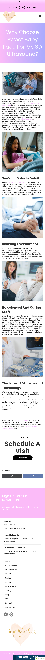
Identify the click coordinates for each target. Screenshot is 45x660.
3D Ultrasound (11, 565)
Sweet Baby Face (21, 420)
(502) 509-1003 (27, 7)
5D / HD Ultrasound (13, 574)
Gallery (8, 590)
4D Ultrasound (11, 570)
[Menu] (40, 15)
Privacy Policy (10, 607)
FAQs (7, 599)
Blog (7, 595)
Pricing (8, 578)
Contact (8, 603)
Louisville (8, 582)
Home (7, 561)
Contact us (26, 119)
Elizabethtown (11, 586)
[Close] (14, 657)
